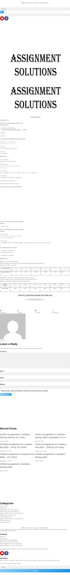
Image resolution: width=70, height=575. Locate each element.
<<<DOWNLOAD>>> (35, 299)
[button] (35, 14)
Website (2, 384)
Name (2, 371)
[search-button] (2, 12)
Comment (3, 351)
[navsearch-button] (0, 6)
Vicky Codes (44, 549)
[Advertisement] (35, 34)
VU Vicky (17, 549)
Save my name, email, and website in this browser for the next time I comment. (24, 391)
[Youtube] (2, 18)
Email (2, 377)
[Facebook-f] (6, 18)
